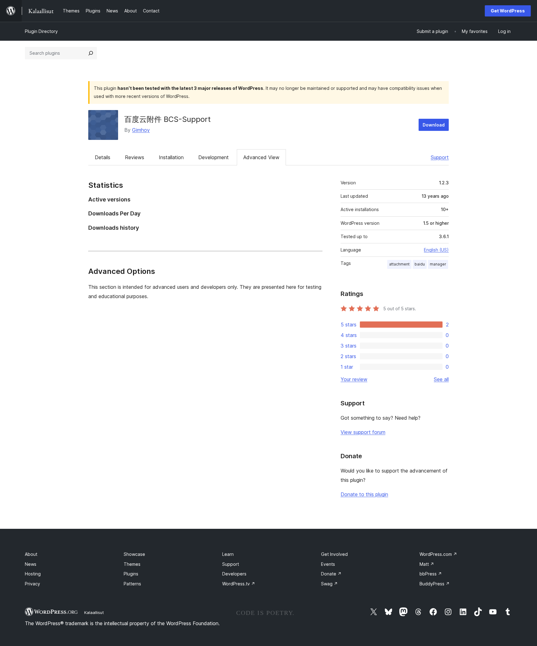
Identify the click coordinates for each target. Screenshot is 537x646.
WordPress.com (438, 554)
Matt (427, 564)
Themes (132, 564)
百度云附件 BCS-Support (167, 119)
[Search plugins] (91, 53)
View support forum (363, 432)
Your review (354, 379)
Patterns (132, 583)
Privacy (32, 583)
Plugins (131, 573)
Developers (234, 573)
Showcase (134, 554)
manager (438, 264)
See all (441, 379)
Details (102, 157)
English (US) (436, 249)
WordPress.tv (238, 583)
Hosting (33, 573)
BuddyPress (435, 583)
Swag (329, 583)
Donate (331, 573)
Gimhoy (141, 130)
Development (213, 157)
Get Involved (334, 554)
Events (328, 564)
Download (434, 124)
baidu (420, 264)
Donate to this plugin (364, 494)
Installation (171, 157)
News (30, 564)
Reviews (134, 157)
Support (440, 157)
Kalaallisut (94, 612)
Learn (228, 554)
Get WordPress (508, 10)
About (31, 554)
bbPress (431, 573)
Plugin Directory (41, 31)
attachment (399, 264)
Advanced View (261, 157)
